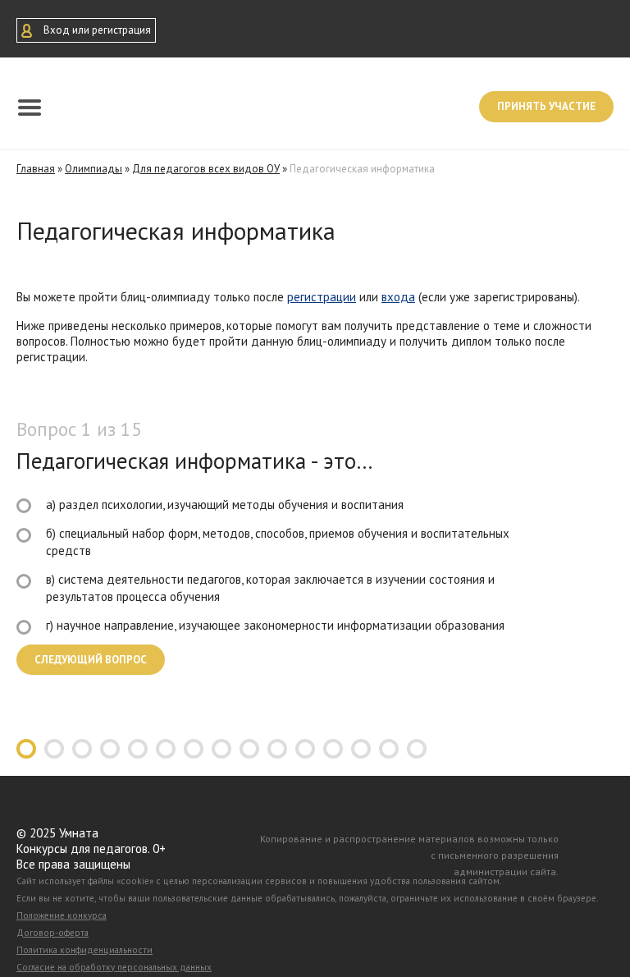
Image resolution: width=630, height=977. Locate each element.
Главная (35, 169)
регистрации (321, 297)
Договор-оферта (52, 932)
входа (398, 297)
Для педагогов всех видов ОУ (206, 169)
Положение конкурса (61, 915)
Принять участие (546, 106)
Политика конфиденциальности (84, 950)
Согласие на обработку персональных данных (114, 967)
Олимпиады (93, 169)
